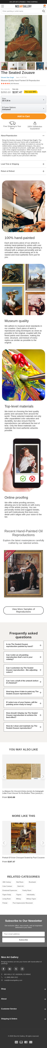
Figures (18, 894)
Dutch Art (20, 886)
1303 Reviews (14, 83)
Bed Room (19, 882)
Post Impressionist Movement (23, 903)
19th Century (7, 882)
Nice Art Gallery (23, 6)
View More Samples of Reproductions (23, 610)
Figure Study (7, 894)
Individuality (31, 894)
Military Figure (31, 899)
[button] (6, 575)
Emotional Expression (10, 890)
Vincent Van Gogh (7, 77)
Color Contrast (7, 886)
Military (18, 899)
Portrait (5, 903)
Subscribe (23, 940)
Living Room (7, 899)
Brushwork (32, 882)
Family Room (26, 890)
